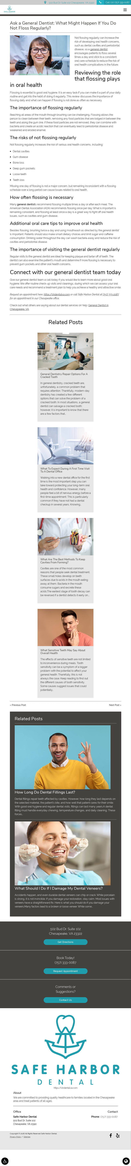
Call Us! (117, 2)
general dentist (99, 49)
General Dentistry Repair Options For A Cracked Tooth (64, 375)
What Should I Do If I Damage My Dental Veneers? (59, 888)
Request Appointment (65, 971)
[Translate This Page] (126, 1161)
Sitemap (27, 1137)
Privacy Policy (15, 1137)
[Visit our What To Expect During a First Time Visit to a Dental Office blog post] (65, 445)
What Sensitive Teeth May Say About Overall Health (62, 651)
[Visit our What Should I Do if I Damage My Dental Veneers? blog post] (63, 884)
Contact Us (65, 1000)
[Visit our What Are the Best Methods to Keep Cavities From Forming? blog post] (65, 536)
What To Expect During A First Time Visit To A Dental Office (65, 470)
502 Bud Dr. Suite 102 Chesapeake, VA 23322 (71, 2)
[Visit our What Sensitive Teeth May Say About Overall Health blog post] (65, 627)
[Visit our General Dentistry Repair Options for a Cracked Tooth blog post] (65, 351)
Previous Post (19, 705)
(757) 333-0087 (111, 294)
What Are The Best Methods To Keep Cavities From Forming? (62, 561)
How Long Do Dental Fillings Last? (45, 792)
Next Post (114, 705)
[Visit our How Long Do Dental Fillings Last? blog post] (63, 788)
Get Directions (65, 942)
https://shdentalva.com (57, 294)
